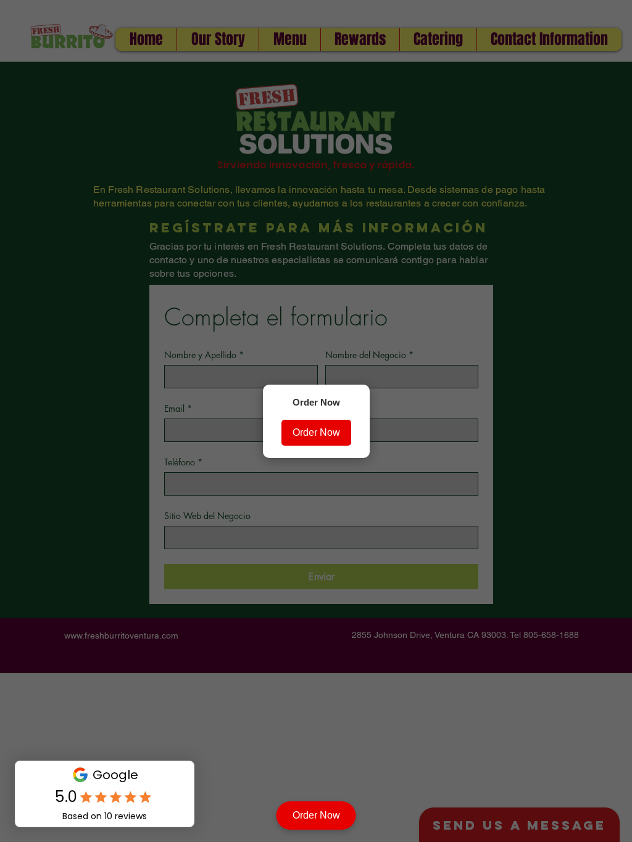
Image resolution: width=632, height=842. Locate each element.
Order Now (316, 432)
